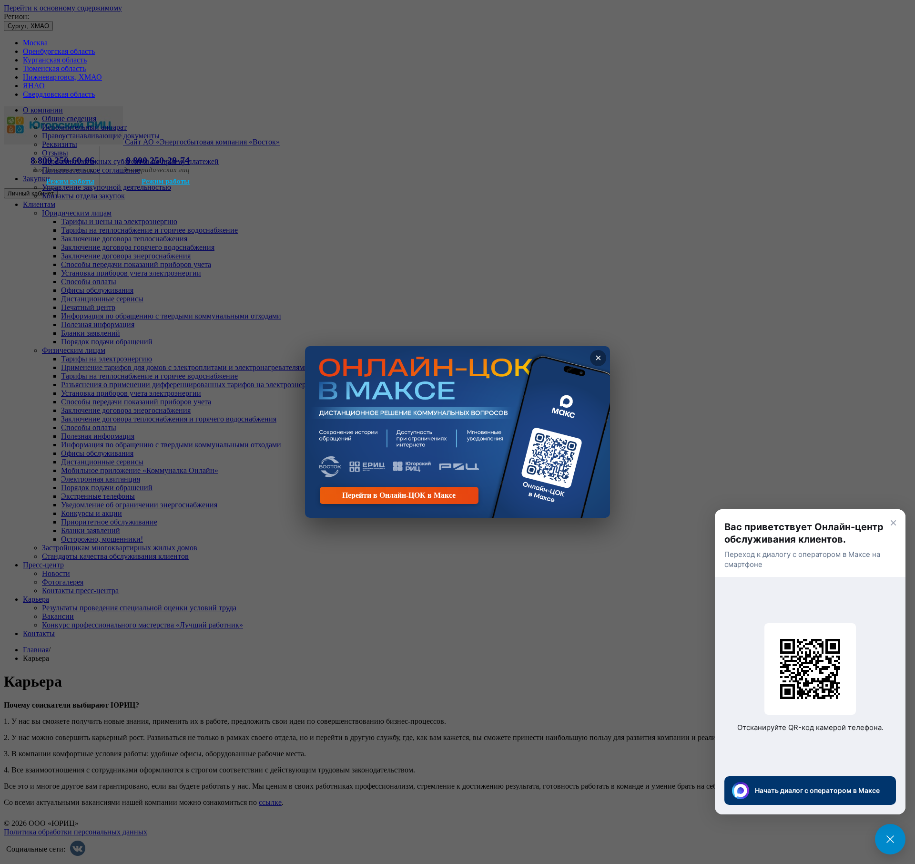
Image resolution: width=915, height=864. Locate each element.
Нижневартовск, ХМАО (62, 77)
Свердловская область (59, 94)
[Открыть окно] (890, 839)
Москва (35, 43)
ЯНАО (34, 86)
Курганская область (55, 60)
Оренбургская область (59, 51)
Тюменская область (54, 68)
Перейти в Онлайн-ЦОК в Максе (399, 495)
